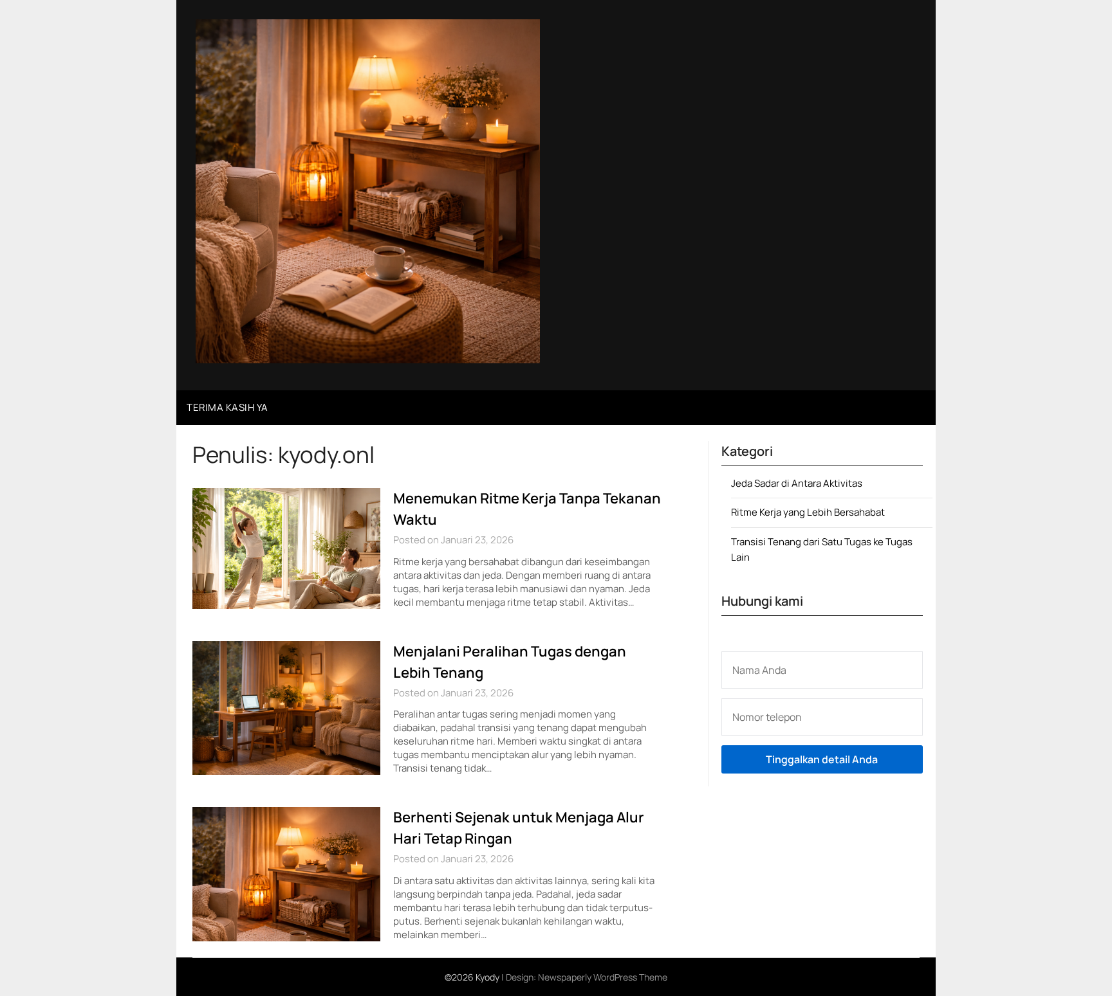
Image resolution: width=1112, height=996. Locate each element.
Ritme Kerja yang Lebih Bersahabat (808, 512)
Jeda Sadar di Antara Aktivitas (796, 483)
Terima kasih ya (227, 407)
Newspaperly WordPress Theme (602, 977)
